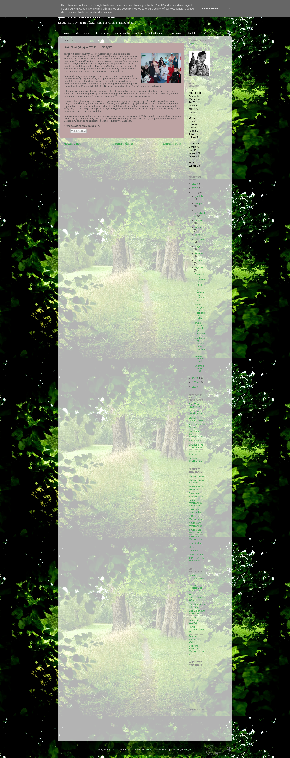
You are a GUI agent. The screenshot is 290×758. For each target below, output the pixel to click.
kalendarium (155, 33)
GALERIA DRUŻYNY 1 (195, 405)
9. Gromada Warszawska (195, 537)
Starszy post (172, 143)
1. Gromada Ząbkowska (195, 510)
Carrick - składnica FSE (196, 419)
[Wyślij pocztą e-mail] (72, 131)
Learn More (210, 8)
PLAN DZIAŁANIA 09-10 (197, 578)
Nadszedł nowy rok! (199, 369)
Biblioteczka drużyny (195, 452)
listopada (200, 203)
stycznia (199, 267)
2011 (195, 192)
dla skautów (82, 33)
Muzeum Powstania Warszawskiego (196, 650)
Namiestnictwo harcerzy (196, 488)
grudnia (199, 196)
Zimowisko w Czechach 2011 (199, 279)
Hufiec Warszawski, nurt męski (195, 503)
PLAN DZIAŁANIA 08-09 (197, 630)
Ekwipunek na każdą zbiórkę (196, 446)
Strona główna (122, 143)
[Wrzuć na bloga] (75, 131)
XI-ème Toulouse (193, 548)
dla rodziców (102, 33)
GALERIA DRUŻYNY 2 (195, 412)
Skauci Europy (196, 476)
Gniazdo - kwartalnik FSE (196, 494)
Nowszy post (73, 143)
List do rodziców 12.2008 (193, 620)
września (199, 220)
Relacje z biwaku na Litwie (194, 639)
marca (198, 260)
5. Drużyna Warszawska (195, 517)
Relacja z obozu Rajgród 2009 (196, 597)
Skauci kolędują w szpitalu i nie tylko (199, 311)
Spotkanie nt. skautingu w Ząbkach (199, 345)
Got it (226, 8)
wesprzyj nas (175, 33)
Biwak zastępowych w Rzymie (199, 328)
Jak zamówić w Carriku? (197, 425)
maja (197, 246)
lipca (198, 234)
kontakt (192, 33)
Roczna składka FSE (195, 459)
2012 (195, 188)
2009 (195, 382)
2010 (195, 378)
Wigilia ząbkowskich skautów (199, 295)
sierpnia (199, 227)
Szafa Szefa (195, 440)
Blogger (187, 749)
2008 (195, 387)
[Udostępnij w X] (78, 131)
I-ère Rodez (195, 543)
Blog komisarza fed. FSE (197, 605)
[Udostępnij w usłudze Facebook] (81, 131)
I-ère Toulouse (196, 554)
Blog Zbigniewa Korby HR (197, 612)
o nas (67, 33)
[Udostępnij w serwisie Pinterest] (85, 131)
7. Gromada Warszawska (195, 524)
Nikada (149, 749)
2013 (195, 183)
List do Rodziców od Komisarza (195, 588)
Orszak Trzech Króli (199, 359)
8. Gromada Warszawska (195, 531)
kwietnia (199, 253)
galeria (139, 33)
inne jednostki (122, 33)
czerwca (199, 239)
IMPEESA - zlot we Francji (197, 559)
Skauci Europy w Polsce (196, 481)
